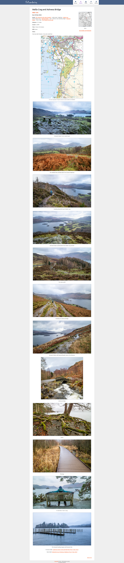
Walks (80, 3)
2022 (37, 12)
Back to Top (89, 557)
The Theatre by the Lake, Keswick (43, 17)
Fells (86, 3)
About (96, 3)
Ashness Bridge (45, 18)
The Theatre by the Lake (47, 20)
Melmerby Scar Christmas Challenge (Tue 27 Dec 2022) (64, 552)
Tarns (91, 3)
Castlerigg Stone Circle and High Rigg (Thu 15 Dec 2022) (65, 549)
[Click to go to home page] (32, 2)
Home (75, 3)
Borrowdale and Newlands (85, 30)
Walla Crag (65, 17)
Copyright (56, 561)
